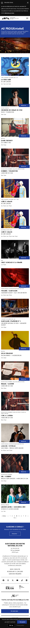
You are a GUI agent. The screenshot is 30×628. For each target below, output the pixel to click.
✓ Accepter (22, 622)
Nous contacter (15, 569)
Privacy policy (20, 625)
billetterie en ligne (9, 13)
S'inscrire (14, 533)
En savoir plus (20, 611)
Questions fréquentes (15, 574)
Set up (11, 625)
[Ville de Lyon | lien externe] (10, 589)
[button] (27, 18)
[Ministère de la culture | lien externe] (21, 589)
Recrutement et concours (15, 571)
